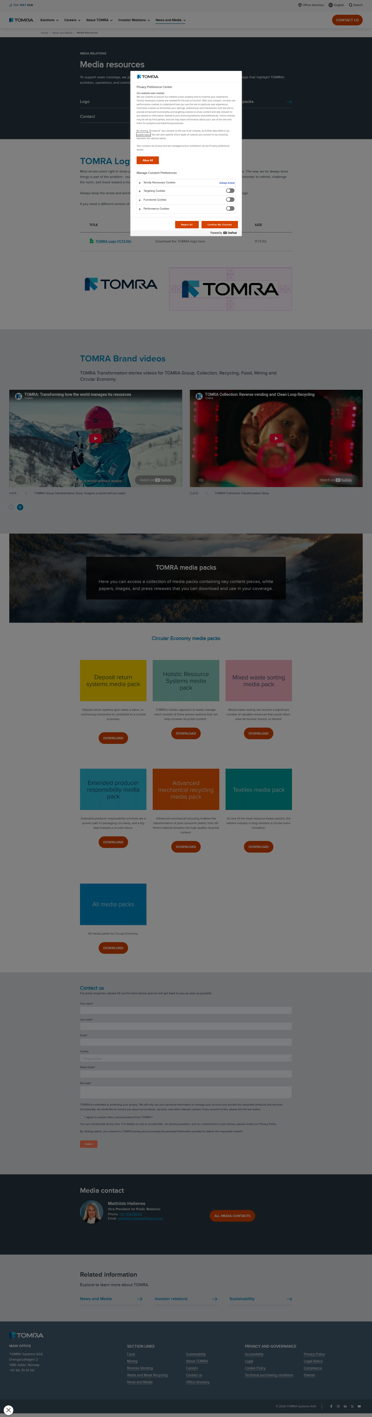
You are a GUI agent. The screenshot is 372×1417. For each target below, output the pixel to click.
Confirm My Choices (220, 224)
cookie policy (143, 134)
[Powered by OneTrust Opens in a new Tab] (225, 233)
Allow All (148, 160)
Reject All (187, 224)
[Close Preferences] (8, 1410)
